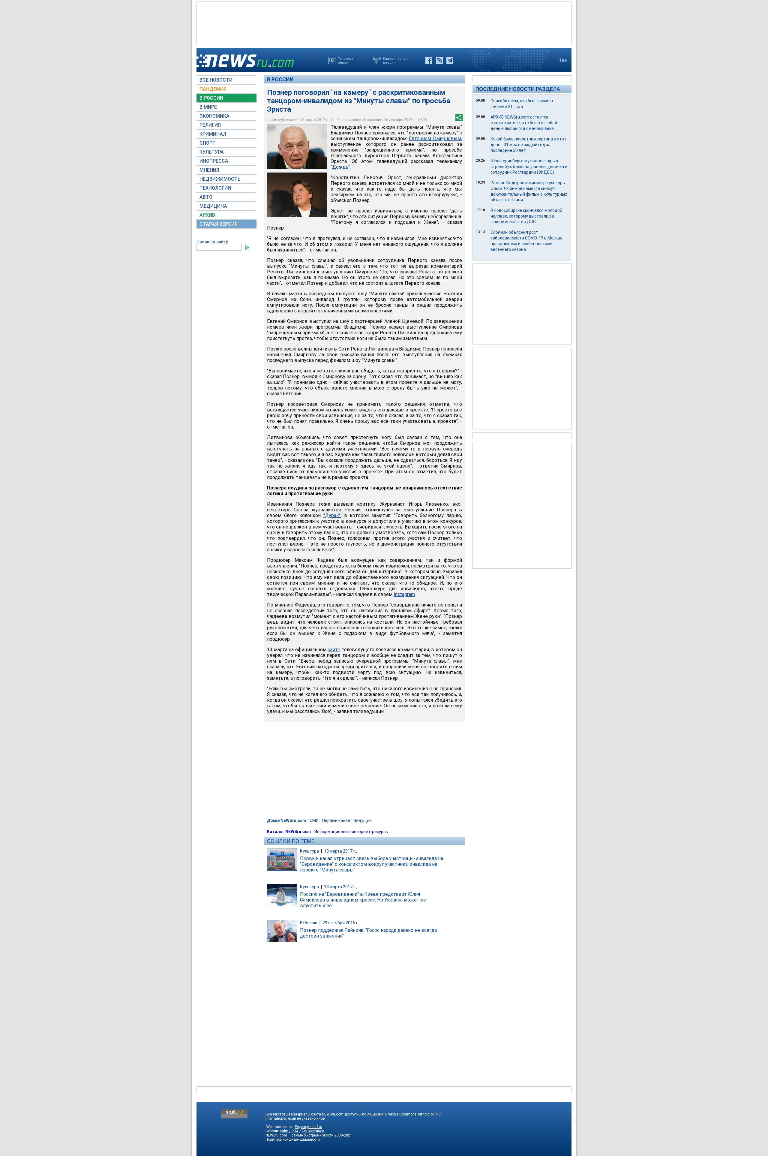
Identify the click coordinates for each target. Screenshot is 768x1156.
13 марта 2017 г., (340, 851)
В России (280, 79)
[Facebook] (428, 60)
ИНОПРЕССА (214, 161)
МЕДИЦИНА (213, 206)
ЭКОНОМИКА (215, 116)
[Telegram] (449, 60)
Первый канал (336, 820)
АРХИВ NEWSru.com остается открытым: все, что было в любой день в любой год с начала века (523, 123)
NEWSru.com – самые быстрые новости (300, 1135)
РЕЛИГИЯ (210, 125)
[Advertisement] (384, 23)
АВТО (206, 197)
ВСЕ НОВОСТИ (216, 80)
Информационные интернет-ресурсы (351, 831)
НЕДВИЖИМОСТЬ (220, 179)
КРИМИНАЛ (213, 134)
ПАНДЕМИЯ (213, 89)
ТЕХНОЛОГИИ (215, 188)
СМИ (314, 820)
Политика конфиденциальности (293, 1139)
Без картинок (313, 1131)
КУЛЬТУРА (212, 152)
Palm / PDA (289, 1131)
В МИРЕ (208, 107)
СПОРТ (208, 143)
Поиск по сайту (212, 241)
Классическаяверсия (395, 60)
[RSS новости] (439, 60)
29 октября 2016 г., (341, 922)
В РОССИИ (211, 98)
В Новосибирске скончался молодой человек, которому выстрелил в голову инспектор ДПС (526, 216)
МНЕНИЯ (209, 170)
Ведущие (363, 820)
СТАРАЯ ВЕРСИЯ (219, 224)
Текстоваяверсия (347, 60)
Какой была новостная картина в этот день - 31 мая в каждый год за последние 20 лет (528, 145)
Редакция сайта (308, 1127)
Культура (309, 851)
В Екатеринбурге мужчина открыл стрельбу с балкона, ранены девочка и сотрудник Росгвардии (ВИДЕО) (528, 166)
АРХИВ (207, 215)
